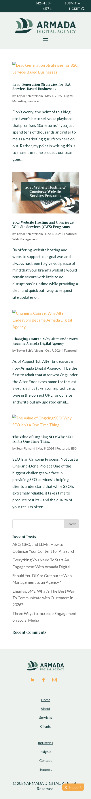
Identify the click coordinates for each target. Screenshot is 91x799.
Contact (45, 760)
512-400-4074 (44, 6)
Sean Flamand (25, 448)
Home (45, 700)
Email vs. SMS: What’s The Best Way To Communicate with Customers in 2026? (43, 598)
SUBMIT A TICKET (72, 6)
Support (46, 769)
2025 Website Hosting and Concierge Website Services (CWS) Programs (43, 224)
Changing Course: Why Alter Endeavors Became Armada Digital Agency (45, 341)
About (45, 708)
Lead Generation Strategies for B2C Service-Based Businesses (42, 86)
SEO (73, 448)
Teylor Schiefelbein (29, 96)
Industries (45, 743)
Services (45, 717)
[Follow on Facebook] (42, 679)
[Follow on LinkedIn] (32, 680)
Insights (45, 751)
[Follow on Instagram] (54, 679)
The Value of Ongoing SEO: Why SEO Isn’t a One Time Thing (42, 439)
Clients (45, 726)
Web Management (25, 239)
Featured (34, 101)
